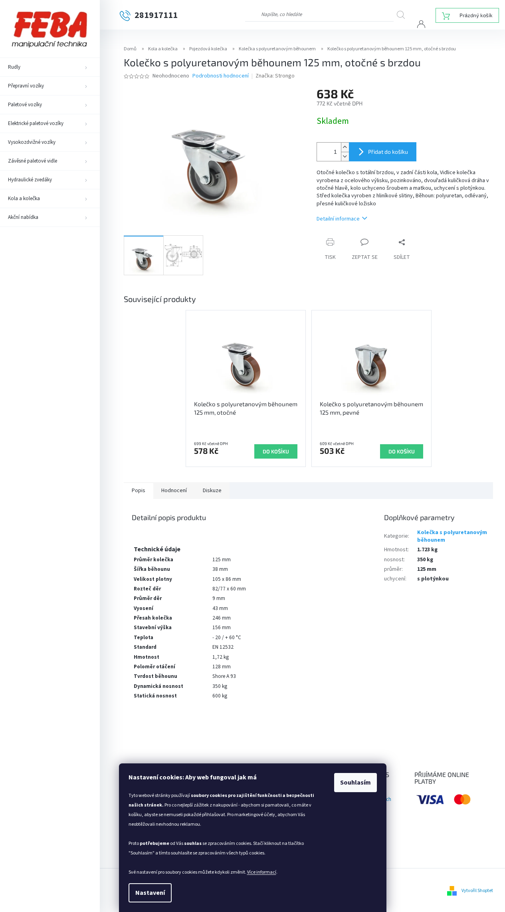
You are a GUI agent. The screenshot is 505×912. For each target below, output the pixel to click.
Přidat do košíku (388, 151)
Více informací (261, 872)
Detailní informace (338, 219)
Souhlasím (355, 782)
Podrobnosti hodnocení (220, 76)
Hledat (404, 14)
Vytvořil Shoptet (477, 890)
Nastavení (150, 892)
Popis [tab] (138, 491)
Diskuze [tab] (212, 491)
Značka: (275, 76)
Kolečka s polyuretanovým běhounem (452, 536)
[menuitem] (50, 67)
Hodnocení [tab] (174, 491)
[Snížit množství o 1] (345, 156)
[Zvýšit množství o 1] (345, 147)
